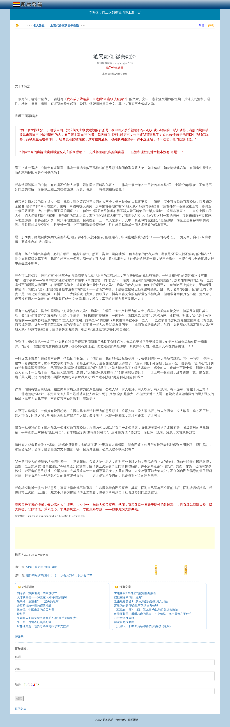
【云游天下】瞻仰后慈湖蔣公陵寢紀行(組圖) (142, 626)
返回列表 (20, 708)
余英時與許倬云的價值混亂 (34, 605)
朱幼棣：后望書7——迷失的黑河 (38, 601)
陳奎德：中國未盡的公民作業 (35, 609)
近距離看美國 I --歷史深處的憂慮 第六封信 (141, 601)
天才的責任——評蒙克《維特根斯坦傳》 (43, 597)
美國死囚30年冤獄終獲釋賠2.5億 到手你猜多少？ (48, 617)
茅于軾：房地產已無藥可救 (34, 622)
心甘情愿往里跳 (124, 617)
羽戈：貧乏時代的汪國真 (42, 566)
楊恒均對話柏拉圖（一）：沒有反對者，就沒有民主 (59, 575)
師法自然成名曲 (124, 622)
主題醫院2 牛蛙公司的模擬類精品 (135, 593)
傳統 (211, 25)
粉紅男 (21, 613)
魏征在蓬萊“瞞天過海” (128, 597)
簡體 (201, 25)
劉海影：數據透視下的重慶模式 (37, 593)
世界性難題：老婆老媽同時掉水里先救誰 (43, 626)
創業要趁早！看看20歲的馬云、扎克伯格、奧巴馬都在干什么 (153, 613)
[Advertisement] (80, 39)
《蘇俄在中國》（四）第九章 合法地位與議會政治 (146, 609)
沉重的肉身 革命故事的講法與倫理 (136, 605)
